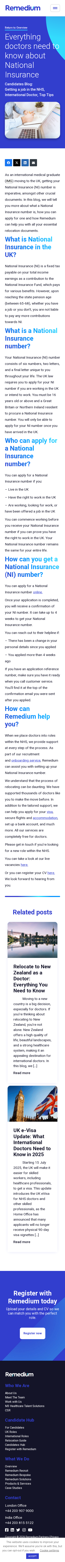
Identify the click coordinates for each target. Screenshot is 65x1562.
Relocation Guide (15, 1440)
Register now (32, 1333)
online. (38, 592)
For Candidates (14, 1427)
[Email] (33, 162)
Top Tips (46, 95)
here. (24, 865)
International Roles (17, 1436)
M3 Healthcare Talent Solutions (24, 1406)
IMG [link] (9, 181)
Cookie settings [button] (49, 1550)
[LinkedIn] (25, 162)
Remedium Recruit (16, 1470)
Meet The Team (15, 1397)
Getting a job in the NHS (24, 89)
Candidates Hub (15, 1445)
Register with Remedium (20, 1449)
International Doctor (21, 95)
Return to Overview (16, 27)
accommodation (45, 818)
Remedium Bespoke (18, 1475)
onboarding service (25, 760)
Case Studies (13, 1488)
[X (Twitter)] (16, 162)
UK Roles (11, 1432)
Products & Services (18, 1483)
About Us (11, 1393)
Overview (11, 1466)
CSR (7, 1410)
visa (50, 812)
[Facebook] (8, 162)
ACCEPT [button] (32, 1556)
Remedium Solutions (18, 1479)
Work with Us (13, 1401)
